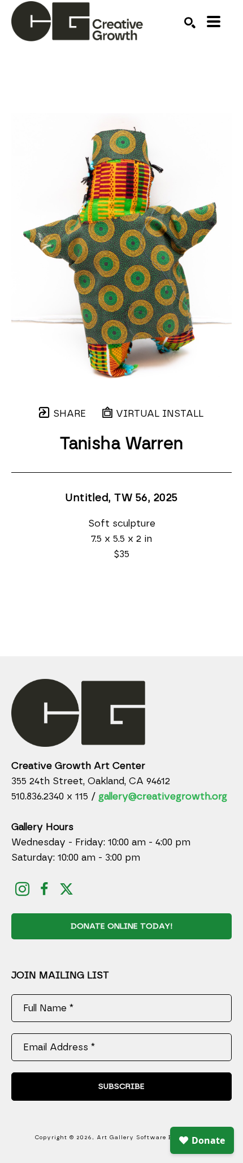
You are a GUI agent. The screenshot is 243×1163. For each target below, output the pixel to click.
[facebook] (44, 889)
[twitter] (66, 889)
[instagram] (22, 889)
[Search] (190, 22)
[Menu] (213, 21)
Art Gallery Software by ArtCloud (153, 1137)
